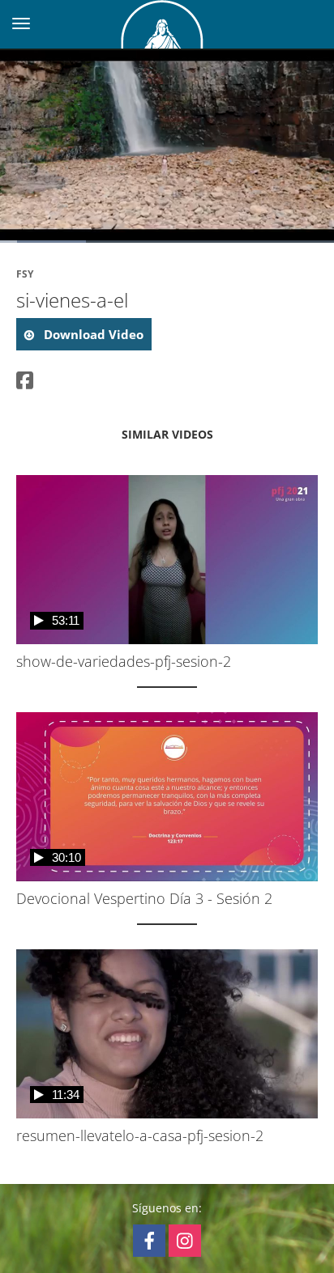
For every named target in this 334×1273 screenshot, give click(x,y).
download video (92, 334)
